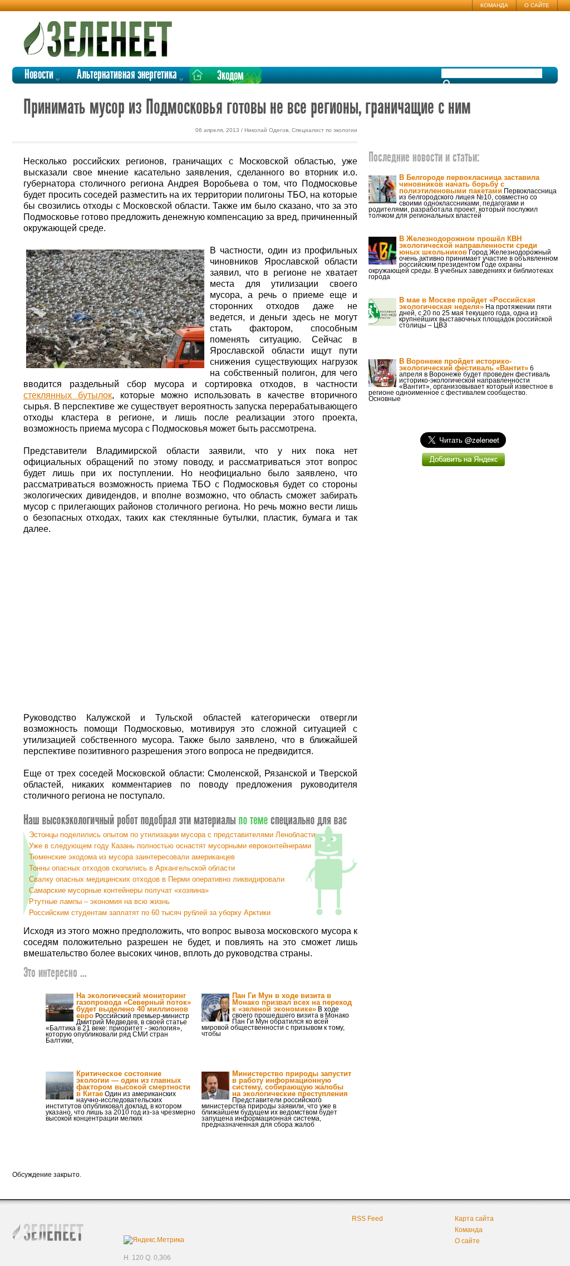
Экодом (230, 76)
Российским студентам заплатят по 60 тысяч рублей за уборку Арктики (150, 912)
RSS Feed (367, 1219)
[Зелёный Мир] (101, 34)
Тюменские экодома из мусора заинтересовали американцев (132, 857)
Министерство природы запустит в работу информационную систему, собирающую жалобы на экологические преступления (291, 1083)
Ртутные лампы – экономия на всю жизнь (99, 901)
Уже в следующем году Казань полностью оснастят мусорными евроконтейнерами (170, 846)
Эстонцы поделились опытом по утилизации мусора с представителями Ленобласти (172, 834)
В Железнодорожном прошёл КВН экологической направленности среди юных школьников (468, 245)
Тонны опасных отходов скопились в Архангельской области (132, 868)
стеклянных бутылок (67, 395)
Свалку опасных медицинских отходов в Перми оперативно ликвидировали (156, 879)
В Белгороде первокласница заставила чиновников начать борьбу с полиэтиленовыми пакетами (469, 184)
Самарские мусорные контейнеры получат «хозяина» (119, 890)
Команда (494, 5)
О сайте (536, 5)
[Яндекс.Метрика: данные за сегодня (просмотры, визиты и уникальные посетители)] (154, 1239)
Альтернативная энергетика (127, 75)
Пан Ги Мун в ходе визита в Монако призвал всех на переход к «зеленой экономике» (292, 1002)
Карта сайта (474, 1219)
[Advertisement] (190, 624)
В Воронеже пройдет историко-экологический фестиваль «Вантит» (463, 364)
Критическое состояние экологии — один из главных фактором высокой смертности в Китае (133, 1083)
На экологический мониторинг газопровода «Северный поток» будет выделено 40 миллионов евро (133, 1005)
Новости (38, 75)
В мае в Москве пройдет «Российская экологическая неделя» (467, 303)
